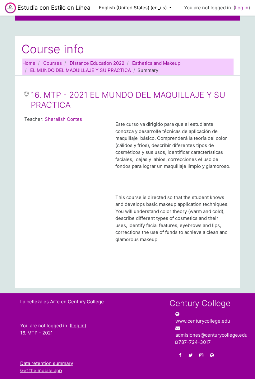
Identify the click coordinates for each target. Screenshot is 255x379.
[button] (241, 365)
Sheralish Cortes (63, 119)
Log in (241, 8)
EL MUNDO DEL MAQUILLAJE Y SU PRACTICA (80, 70)
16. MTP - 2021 (36, 333)
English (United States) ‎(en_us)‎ (133, 8)
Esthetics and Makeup (156, 63)
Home (28, 63)
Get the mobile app (41, 370)
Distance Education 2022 (97, 63)
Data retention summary (46, 363)
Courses (52, 63)
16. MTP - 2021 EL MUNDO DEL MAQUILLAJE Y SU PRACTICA (128, 100)
